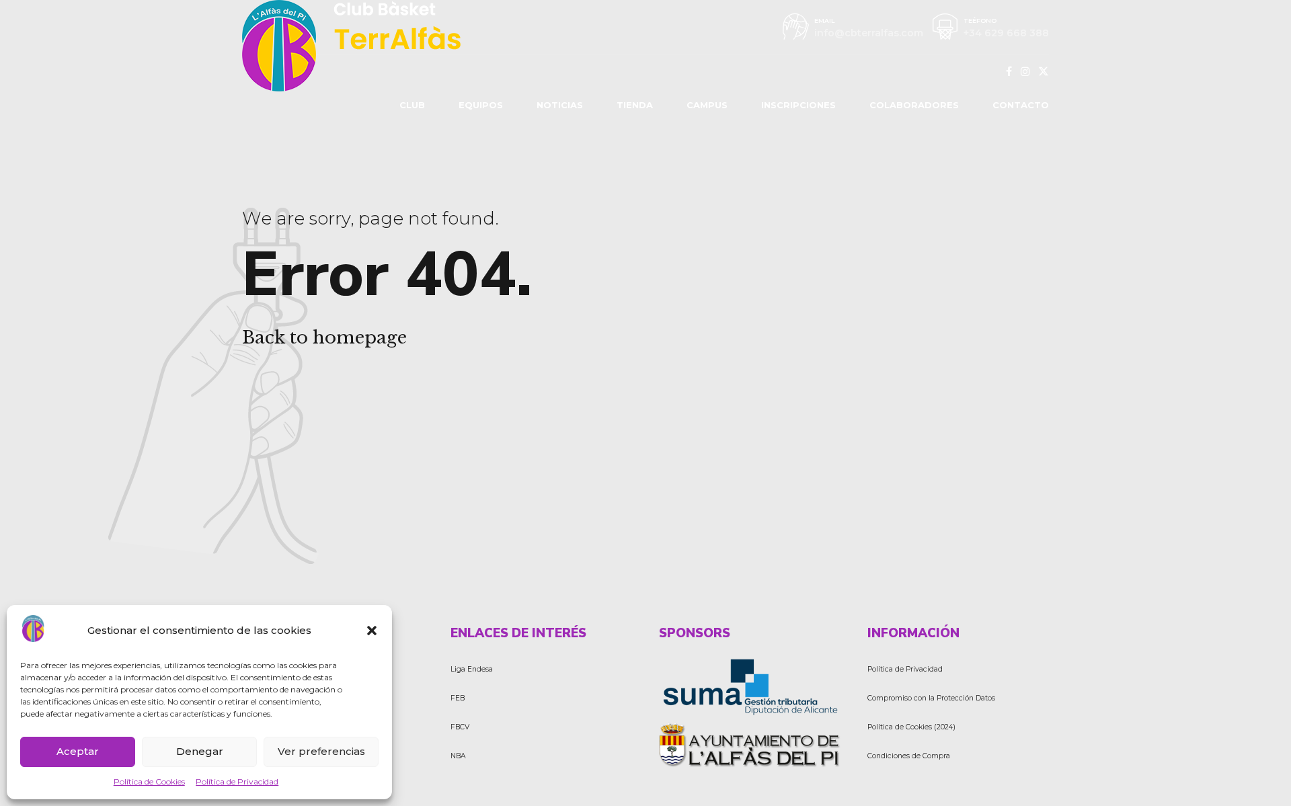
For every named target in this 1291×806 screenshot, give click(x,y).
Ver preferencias (321, 751)
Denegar (199, 751)
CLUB (412, 104)
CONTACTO (1020, 104)
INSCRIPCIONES (798, 104)
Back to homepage (324, 337)
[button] (372, 630)
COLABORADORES (914, 104)
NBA (458, 756)
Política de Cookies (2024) (911, 727)
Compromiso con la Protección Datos (931, 698)
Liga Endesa (472, 669)
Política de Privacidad (237, 781)
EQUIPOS (481, 104)
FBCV (460, 727)
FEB (458, 698)
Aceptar (77, 751)
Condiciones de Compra (908, 756)
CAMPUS (707, 104)
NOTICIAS (560, 104)
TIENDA (635, 104)
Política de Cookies (149, 781)
